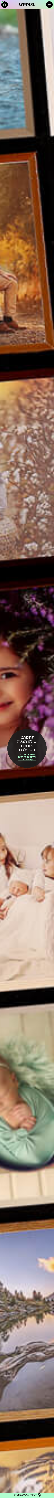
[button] (49, 4)
